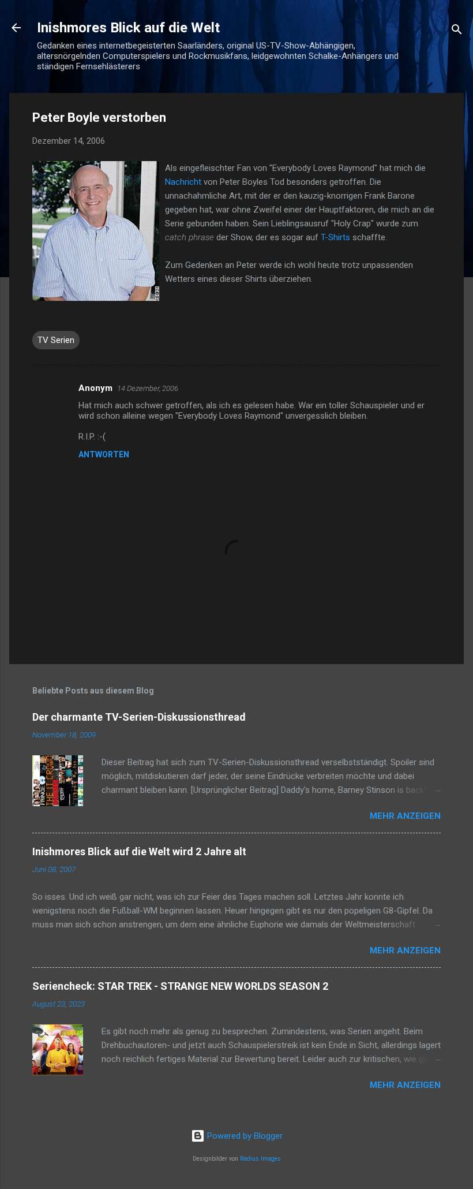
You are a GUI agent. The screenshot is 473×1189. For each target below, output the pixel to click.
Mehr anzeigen (405, 816)
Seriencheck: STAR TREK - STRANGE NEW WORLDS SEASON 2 (180, 986)
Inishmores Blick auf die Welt (128, 28)
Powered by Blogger (244, 1136)
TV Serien (55, 340)
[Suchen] (457, 31)
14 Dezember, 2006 (147, 388)
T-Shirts (335, 237)
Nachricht (183, 182)
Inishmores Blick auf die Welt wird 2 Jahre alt (139, 851)
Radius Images (260, 1158)
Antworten (103, 454)
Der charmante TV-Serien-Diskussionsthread (139, 717)
